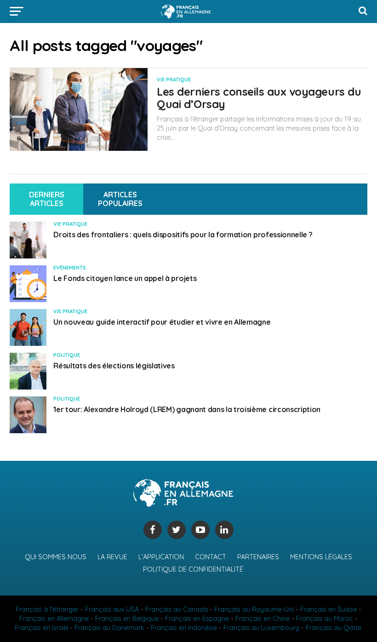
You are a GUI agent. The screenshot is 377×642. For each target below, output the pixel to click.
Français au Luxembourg (261, 628)
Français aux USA (112, 609)
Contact (210, 557)
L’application (161, 557)
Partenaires (258, 557)
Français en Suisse (328, 609)
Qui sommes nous (55, 557)
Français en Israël (41, 628)
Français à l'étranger (47, 609)
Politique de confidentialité (193, 569)
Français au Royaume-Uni (254, 609)
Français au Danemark (109, 628)
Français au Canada (176, 609)
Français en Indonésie (184, 628)
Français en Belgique (127, 618)
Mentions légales (321, 557)
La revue (112, 557)
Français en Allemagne (54, 618)
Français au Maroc (324, 618)
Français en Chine (262, 618)
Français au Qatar (334, 628)
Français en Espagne (197, 618)
